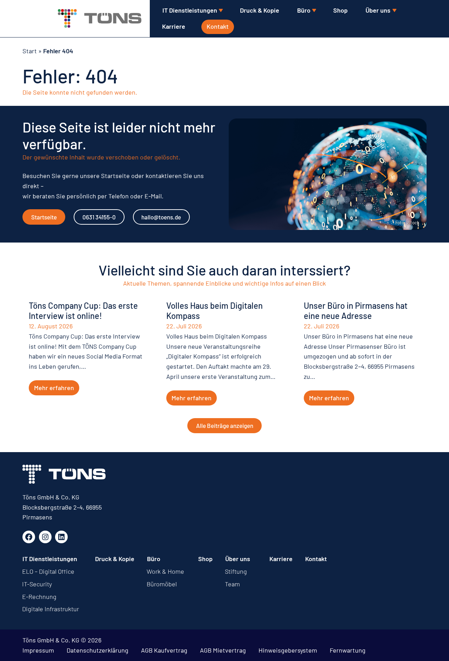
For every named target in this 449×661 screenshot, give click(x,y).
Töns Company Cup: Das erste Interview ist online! (83, 311)
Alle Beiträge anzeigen (224, 425)
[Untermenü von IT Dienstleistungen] (220, 11)
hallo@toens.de (161, 216)
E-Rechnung (39, 596)
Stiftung (236, 571)
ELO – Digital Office (48, 571)
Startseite (44, 216)
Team (232, 584)
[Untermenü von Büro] (314, 11)
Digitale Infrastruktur (50, 609)
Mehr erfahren (54, 387)
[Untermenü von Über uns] (394, 11)
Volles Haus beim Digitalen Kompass (214, 311)
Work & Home (165, 571)
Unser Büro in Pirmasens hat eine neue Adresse (356, 311)
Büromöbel (162, 584)
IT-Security (37, 584)
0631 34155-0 (99, 216)
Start (29, 51)
